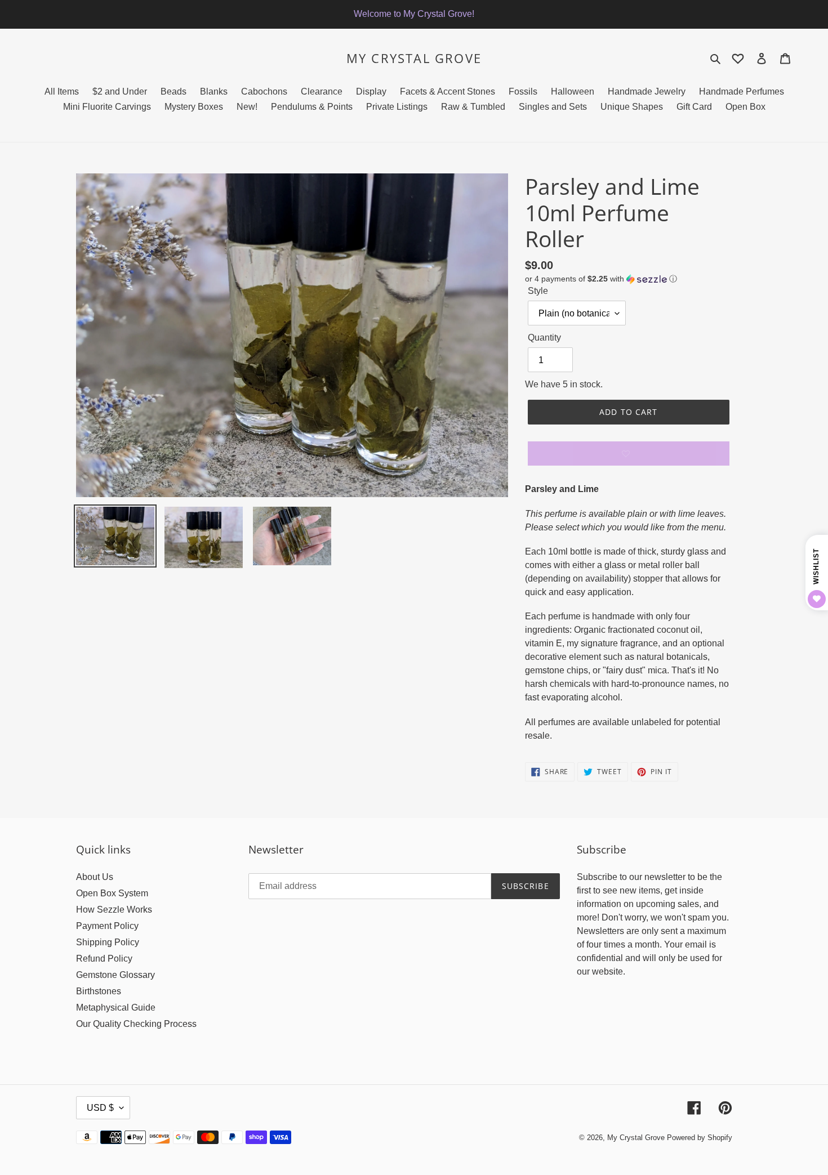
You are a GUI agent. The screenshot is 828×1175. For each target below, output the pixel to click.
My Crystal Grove (414, 58)
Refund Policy (104, 958)
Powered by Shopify (699, 1137)
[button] (601, 279)
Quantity (544, 337)
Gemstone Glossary (115, 975)
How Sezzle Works (114, 909)
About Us (94, 877)
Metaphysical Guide (115, 1007)
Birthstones (98, 991)
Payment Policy (107, 926)
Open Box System (112, 893)
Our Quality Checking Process (136, 1024)
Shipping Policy (107, 942)
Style (538, 291)
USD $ (100, 1108)
